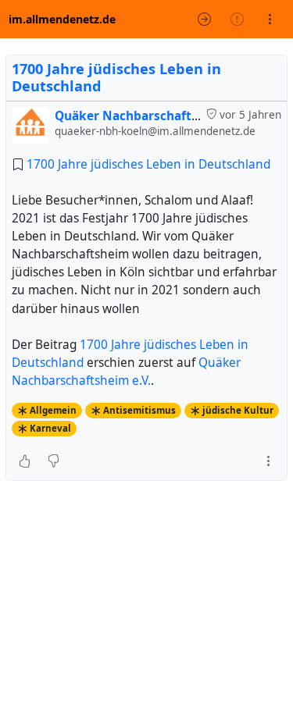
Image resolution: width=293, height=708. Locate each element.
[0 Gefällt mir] (25, 460)
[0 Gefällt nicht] (53, 460)
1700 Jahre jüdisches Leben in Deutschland (116, 77)
